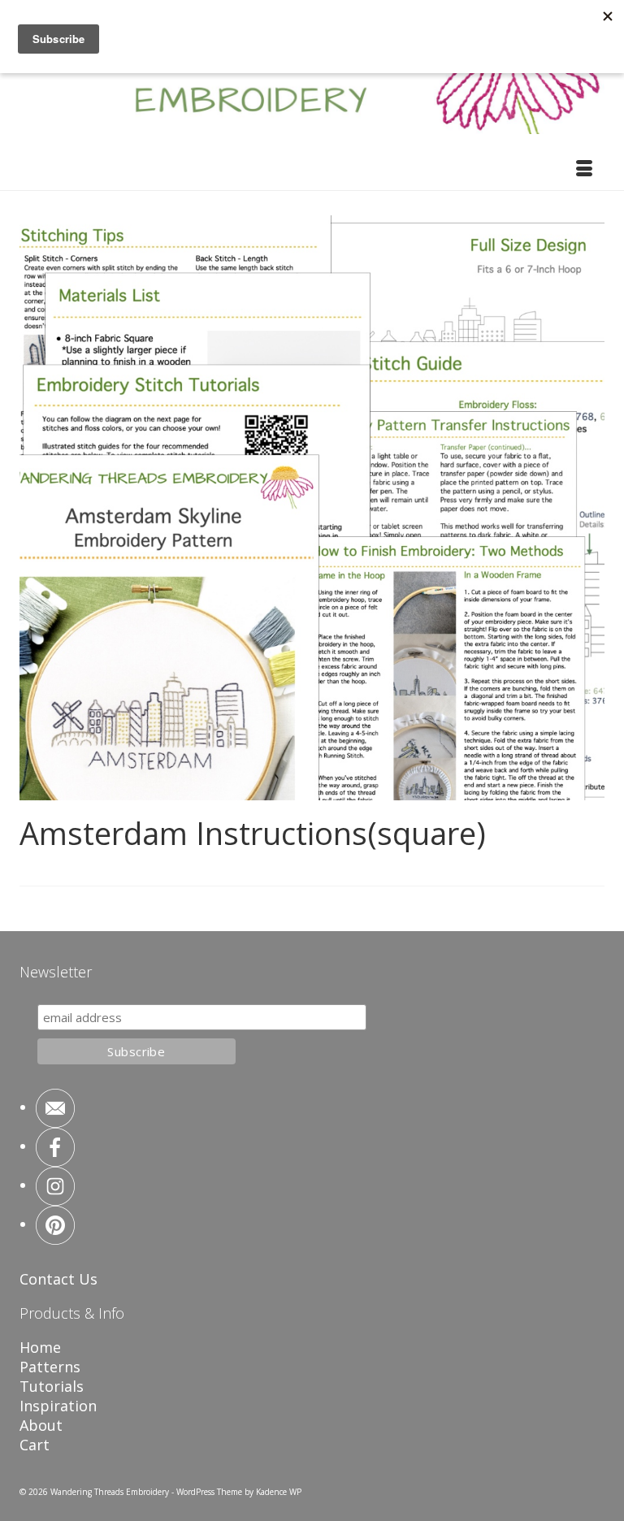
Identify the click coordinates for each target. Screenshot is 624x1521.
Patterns (50, 1366)
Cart (35, 1444)
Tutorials (52, 1386)
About (41, 1425)
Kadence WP (278, 1491)
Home (40, 1347)
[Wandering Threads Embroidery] (312, 77)
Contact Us (59, 1279)
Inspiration (58, 1405)
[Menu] (584, 170)
